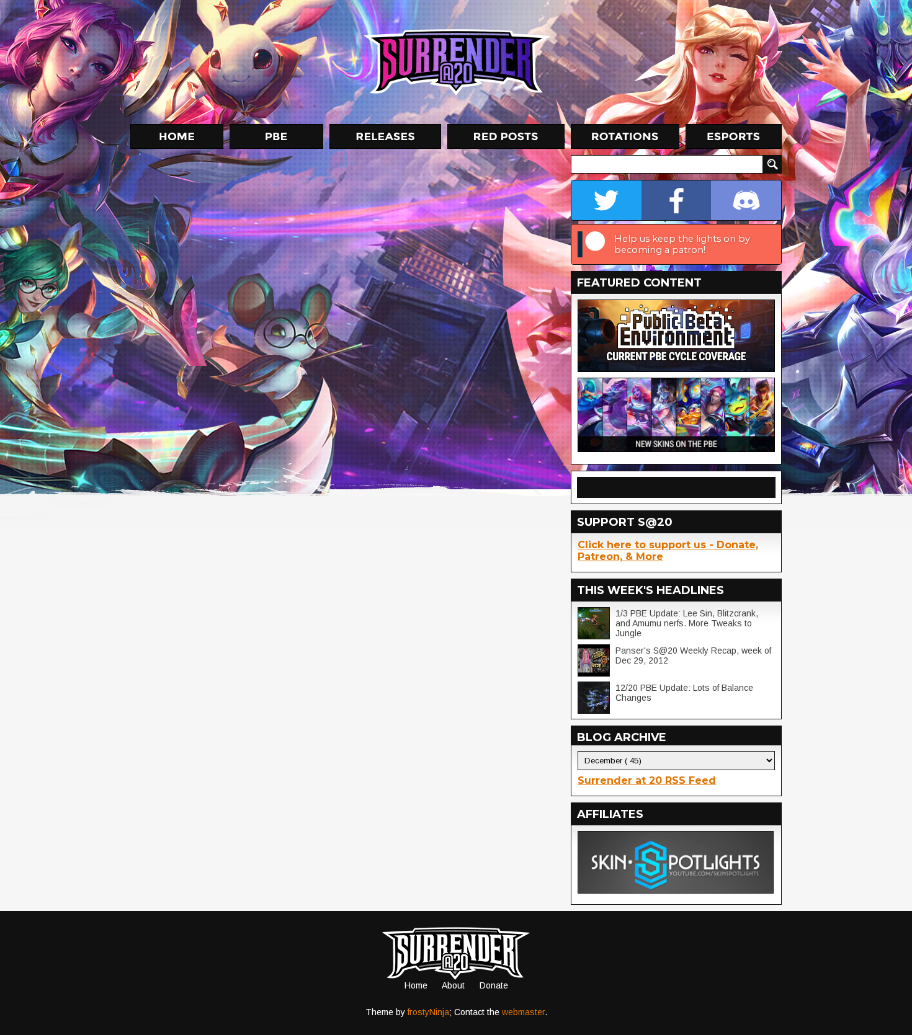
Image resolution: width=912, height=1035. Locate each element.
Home (416, 985)
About (453, 985)
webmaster (523, 1012)
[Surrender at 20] (457, 61)
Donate (494, 985)
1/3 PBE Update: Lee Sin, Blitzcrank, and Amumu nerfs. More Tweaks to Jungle (686, 623)
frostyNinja (428, 1012)
